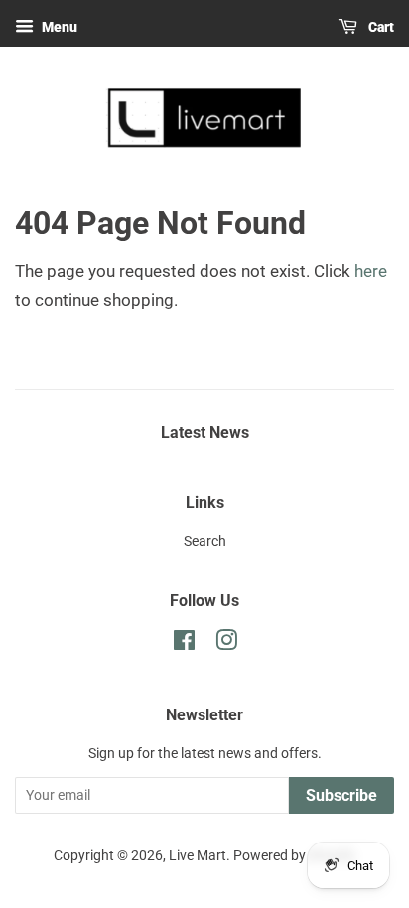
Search (205, 541)
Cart (379, 27)
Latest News (205, 432)
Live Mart (197, 855)
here (370, 271)
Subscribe (341, 795)
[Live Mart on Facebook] (184, 644)
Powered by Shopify (294, 855)
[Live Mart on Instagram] (226, 644)
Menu (58, 27)
